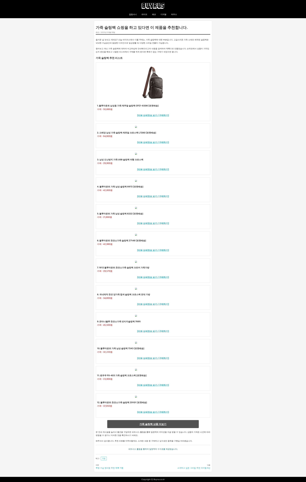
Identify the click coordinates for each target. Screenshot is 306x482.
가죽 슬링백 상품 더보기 (152, 424)
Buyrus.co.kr (159, 479)
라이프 (144, 14)
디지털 (163, 14)
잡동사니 (133, 14)
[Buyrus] (153, 6)
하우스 (174, 14)
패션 (154, 14)
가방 (103, 458)
